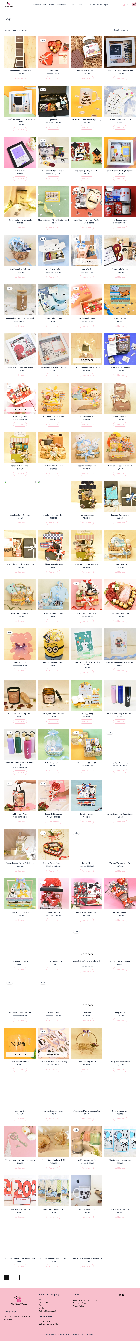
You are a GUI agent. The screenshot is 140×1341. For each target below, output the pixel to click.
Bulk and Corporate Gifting (50, 1311)
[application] (83, 4)
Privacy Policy (78, 1306)
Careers (42, 1305)
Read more (86, 277)
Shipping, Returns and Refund (85, 1300)
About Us (42, 1299)
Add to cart (53, 78)
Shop (80, 5)
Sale (72, 5)
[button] (128, 4)
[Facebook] (120, 1295)
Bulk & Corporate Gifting (49, 1324)
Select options (20, 78)
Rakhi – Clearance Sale (58, 5)
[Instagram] (123, 1295)
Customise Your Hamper (98, 5)
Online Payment (45, 1321)
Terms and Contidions (82, 1303)
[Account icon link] (124, 5)
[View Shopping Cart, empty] (134, 4)
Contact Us (8, 1319)
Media (41, 1308)
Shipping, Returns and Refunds (17, 1316)
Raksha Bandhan (39, 5)
